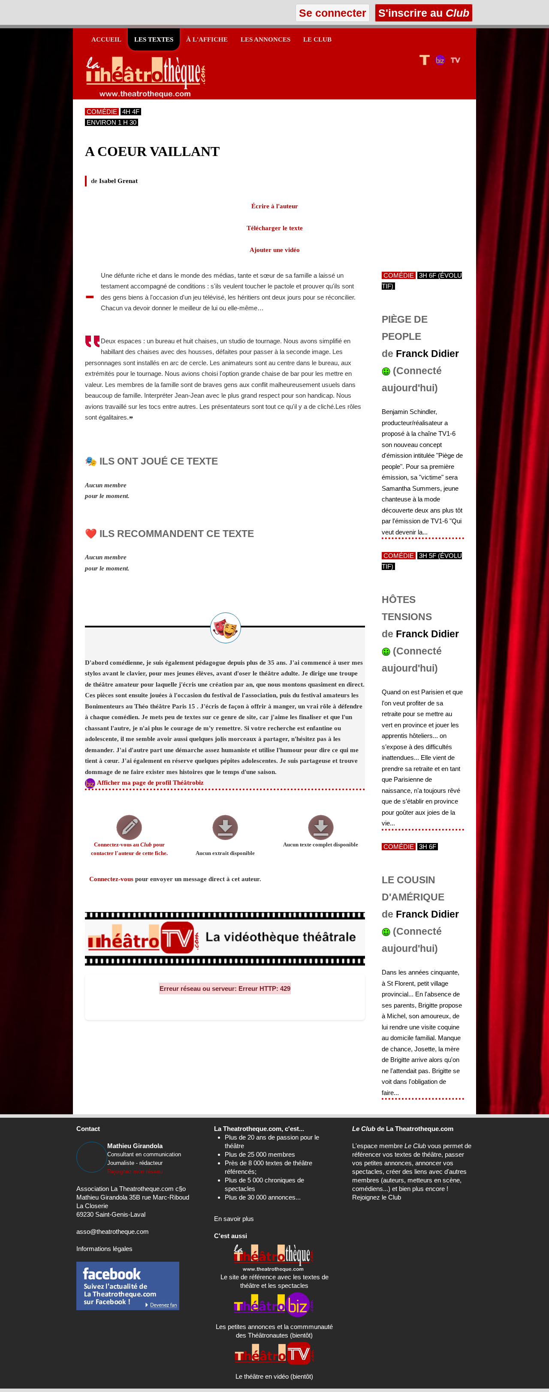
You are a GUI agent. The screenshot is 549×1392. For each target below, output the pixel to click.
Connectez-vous (111, 879)
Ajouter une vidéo (275, 249)
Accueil (106, 39)
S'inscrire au (422, 13)
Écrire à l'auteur (274, 206)
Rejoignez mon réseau (135, 1171)
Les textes (153, 39)
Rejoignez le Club (376, 1197)
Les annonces (265, 39)
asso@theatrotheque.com (112, 1231)
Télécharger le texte (275, 228)
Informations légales (104, 1248)
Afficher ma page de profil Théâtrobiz (150, 782)
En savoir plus (234, 1218)
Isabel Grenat (118, 180)
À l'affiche (207, 39)
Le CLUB (317, 39)
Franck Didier (427, 353)
